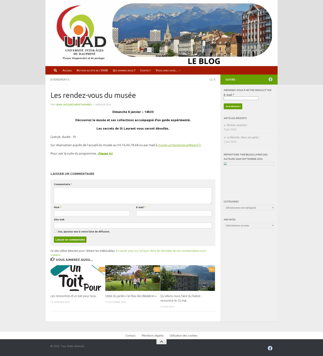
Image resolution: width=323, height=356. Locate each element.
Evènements (59, 79)
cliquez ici (105, 153)
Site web (59, 219)
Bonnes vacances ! (237, 125)
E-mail (141, 207)
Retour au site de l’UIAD (92, 70)
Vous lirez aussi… (167, 70)
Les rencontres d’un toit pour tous (73, 296)
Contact (145, 70)
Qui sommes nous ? (124, 70)
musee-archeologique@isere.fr (179, 145)
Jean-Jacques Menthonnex (74, 104)
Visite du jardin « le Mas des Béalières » (131, 296)
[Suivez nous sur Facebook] (270, 79)
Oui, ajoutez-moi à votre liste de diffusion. (83, 231)
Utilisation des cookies (184, 335)
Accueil (67, 70)
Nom (57, 207)
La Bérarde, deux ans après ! (243, 137)
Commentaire (63, 184)
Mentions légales (153, 335)
